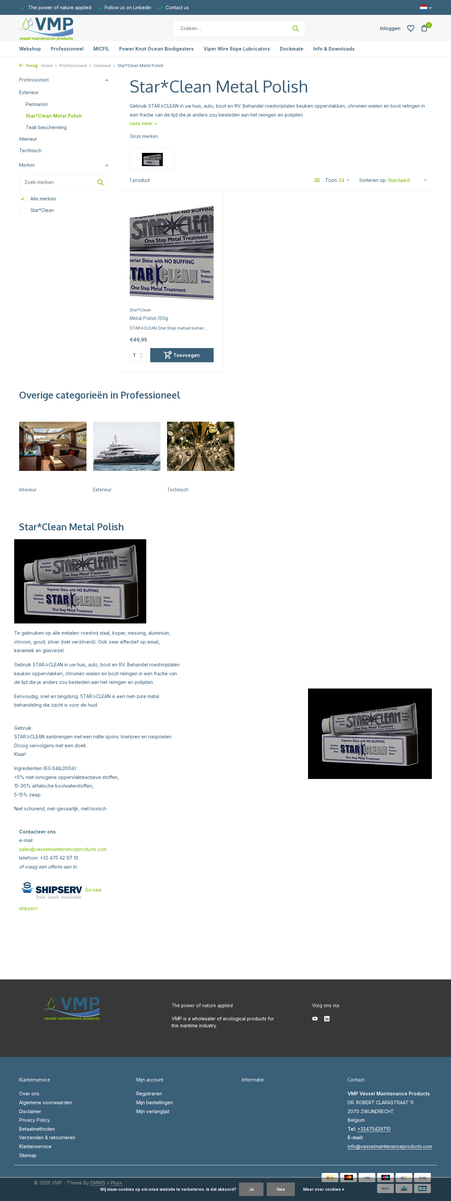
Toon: (331, 180)
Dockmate (291, 49)
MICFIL (101, 49)
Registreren (149, 1093)
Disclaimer (30, 1111)
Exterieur (102, 65)
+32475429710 (374, 1129)
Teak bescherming (46, 127)
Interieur (28, 139)
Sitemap (28, 1155)
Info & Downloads (334, 49)
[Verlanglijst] (410, 28)
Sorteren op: (373, 180)
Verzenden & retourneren (47, 1137)
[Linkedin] (327, 1019)
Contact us (176, 7)
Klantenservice (35, 1146)
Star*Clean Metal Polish (54, 116)
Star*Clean (41, 210)
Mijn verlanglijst (152, 1111)
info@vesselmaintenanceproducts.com (390, 1146)
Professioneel (67, 49)
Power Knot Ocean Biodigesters (156, 49)
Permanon (37, 104)
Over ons (29, 1093)
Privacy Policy (34, 1120)
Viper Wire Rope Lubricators (237, 49)
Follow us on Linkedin (128, 7)
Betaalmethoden (37, 1129)
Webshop (30, 49)
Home (47, 65)
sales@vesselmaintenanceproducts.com (63, 849)
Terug (31, 65)
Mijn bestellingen (154, 1102)
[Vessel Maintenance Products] (60, 28)
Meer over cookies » (323, 1189)
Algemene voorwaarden (45, 1102)
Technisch (30, 150)
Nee (281, 1189)
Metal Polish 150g (149, 318)
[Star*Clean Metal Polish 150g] (172, 251)
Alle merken (42, 198)
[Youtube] (315, 1019)
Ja (251, 1189)
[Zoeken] (295, 28)
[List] (317, 180)
